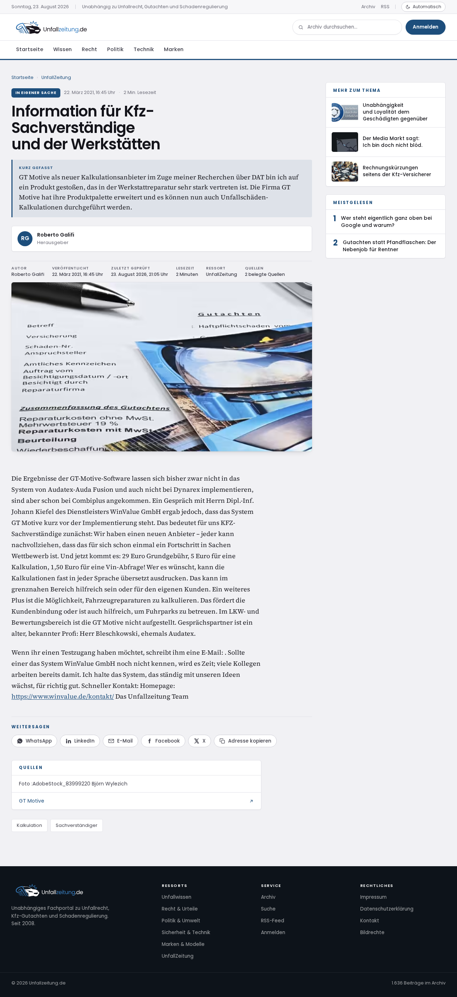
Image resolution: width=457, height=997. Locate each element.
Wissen (62, 49)
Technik (144, 49)
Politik (115, 49)
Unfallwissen (176, 897)
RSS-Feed (272, 920)
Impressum (373, 897)
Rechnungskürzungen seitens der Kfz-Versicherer (397, 171)
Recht (89, 49)
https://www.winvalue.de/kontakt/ (62, 696)
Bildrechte (372, 932)
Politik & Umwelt (181, 920)
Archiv (368, 7)
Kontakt (369, 920)
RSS (385, 7)
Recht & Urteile (180, 909)
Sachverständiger (76, 825)
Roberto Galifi (55, 234)
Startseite (29, 49)
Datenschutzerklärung (386, 909)
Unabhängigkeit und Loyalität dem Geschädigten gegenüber (395, 112)
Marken (174, 49)
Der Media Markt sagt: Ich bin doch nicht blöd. (392, 142)
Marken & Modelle (183, 944)
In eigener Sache (35, 92)
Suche (268, 909)
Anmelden (425, 27)
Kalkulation (29, 825)
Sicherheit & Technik (186, 932)
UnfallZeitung (56, 77)
